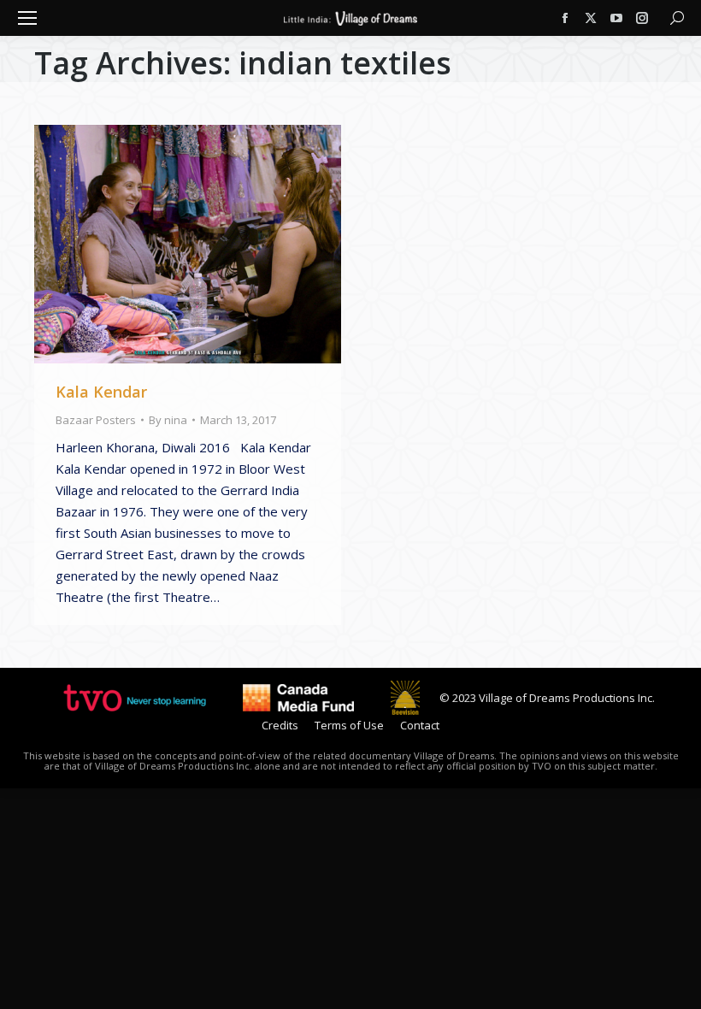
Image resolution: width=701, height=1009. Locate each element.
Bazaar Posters (96, 420)
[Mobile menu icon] (27, 18)
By (168, 420)
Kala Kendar (101, 391)
